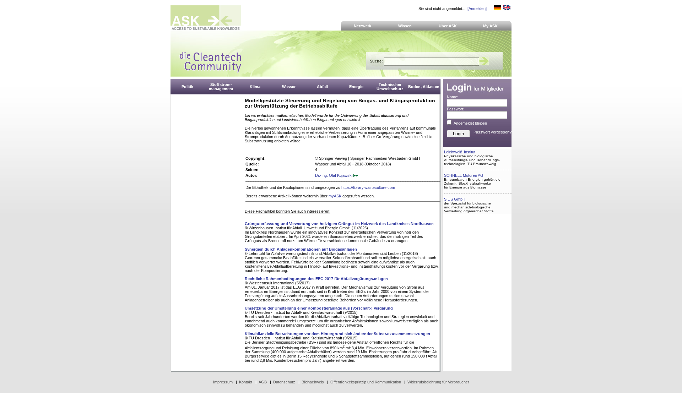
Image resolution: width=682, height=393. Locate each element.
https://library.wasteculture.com (368, 187)
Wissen (405, 26)
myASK (335, 196)
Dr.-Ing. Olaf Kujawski (334, 175)
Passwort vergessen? (492, 132)
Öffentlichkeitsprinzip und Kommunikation (365, 382)
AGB (263, 382)
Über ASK (448, 26)
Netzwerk (362, 26)
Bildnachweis (313, 382)
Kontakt (245, 382)
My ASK (490, 26)
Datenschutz (284, 382)
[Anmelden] (477, 8)
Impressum (223, 382)
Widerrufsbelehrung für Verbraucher (438, 382)
